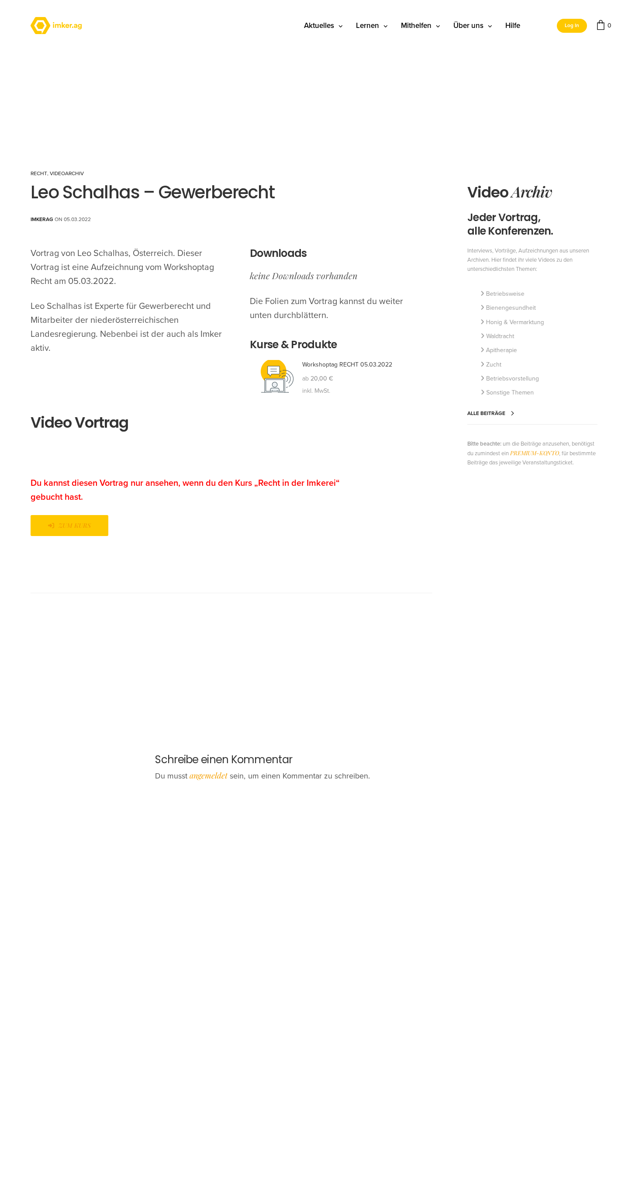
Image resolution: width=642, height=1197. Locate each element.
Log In (572, 25)
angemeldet (209, 775)
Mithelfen (416, 25)
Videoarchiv (67, 173)
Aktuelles (319, 25)
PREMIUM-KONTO (534, 453)
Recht (39, 173)
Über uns (468, 25)
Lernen (367, 25)
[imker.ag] (56, 26)
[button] (69, 525)
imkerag (42, 219)
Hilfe (512, 25)
